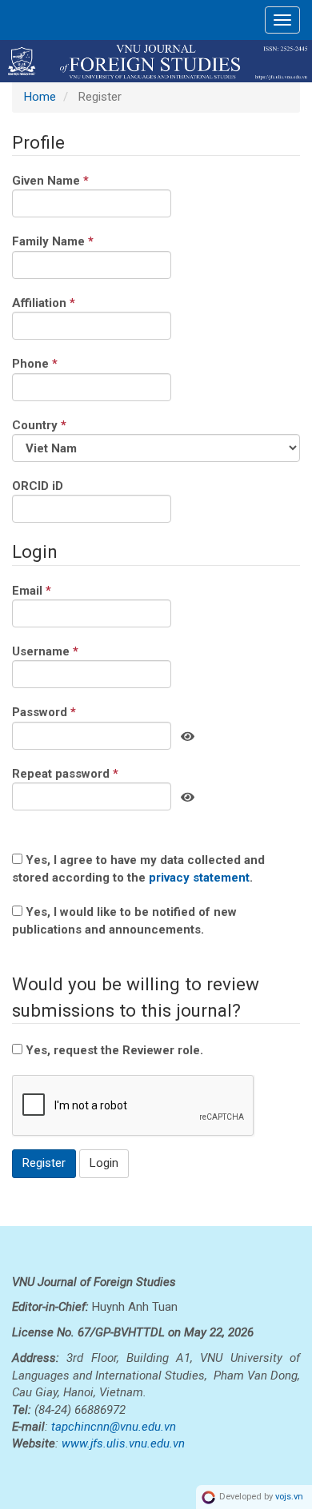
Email (57, 590)
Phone (60, 363)
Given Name (76, 180)
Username (71, 651)
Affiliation (69, 302)
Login (104, 1163)
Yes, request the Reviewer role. (112, 1050)
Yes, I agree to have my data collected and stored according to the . (138, 868)
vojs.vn (289, 1496)
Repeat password (91, 773)
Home (40, 97)
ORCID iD (37, 486)
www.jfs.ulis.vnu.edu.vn (123, 1443)
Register (44, 1163)
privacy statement (199, 877)
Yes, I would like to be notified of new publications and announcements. (124, 920)
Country (65, 424)
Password (69, 711)
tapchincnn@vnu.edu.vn (113, 1426)
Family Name (78, 241)
